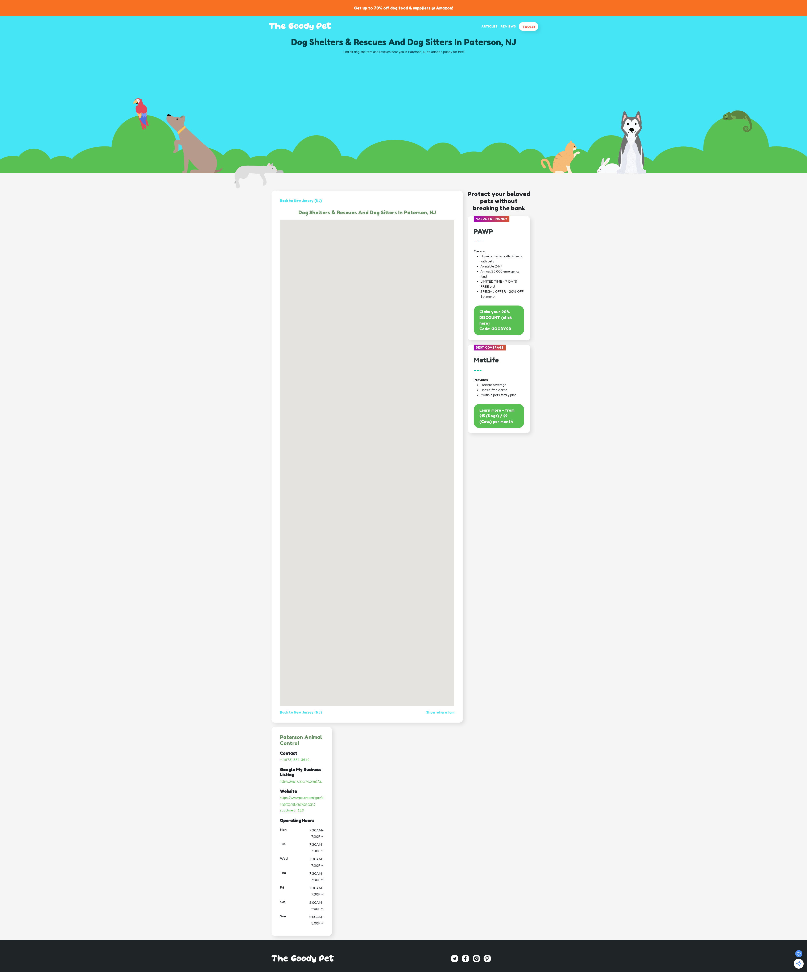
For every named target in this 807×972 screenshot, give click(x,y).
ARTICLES (489, 26)
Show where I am (440, 712)
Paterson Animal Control (301, 740)
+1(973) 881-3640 (295, 759)
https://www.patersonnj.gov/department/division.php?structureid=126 (301, 804)
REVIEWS (508, 26)
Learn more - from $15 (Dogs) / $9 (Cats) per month (496, 416)
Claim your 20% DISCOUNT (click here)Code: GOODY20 (495, 320)
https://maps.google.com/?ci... (301, 781)
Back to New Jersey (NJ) (301, 201)
